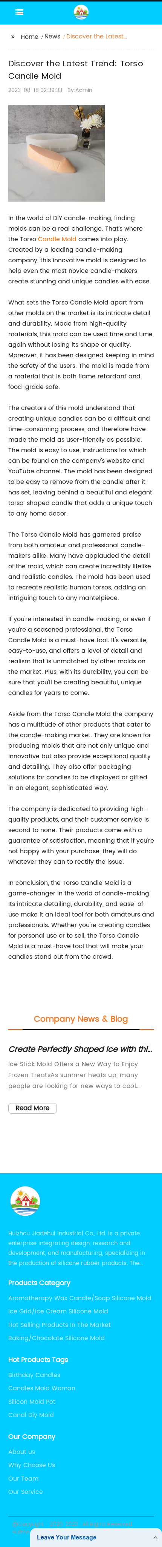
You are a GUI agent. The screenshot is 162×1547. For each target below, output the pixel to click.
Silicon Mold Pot (31, 1401)
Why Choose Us (31, 1465)
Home (29, 37)
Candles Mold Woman (41, 1388)
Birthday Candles (34, 1375)
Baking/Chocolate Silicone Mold (56, 1338)
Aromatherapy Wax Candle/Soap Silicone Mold (79, 1298)
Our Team (23, 1479)
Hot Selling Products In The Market (59, 1325)
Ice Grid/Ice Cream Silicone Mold (58, 1311)
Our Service (25, 1492)
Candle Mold (57, 239)
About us (21, 1452)
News (52, 36)
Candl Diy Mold (31, 1415)
